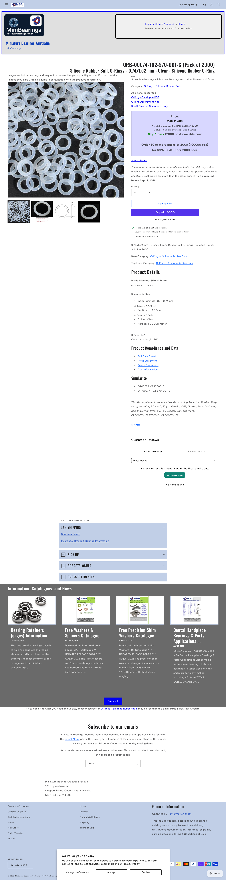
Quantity (135, 186)
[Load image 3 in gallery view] (66, 212)
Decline (146, 872)
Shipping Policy (70, 534)
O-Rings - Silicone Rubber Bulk (162, 86)
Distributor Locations (19, 817)
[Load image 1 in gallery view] (19, 212)
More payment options (165, 220)
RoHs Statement (147, 360)
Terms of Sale (87, 827)
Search (11, 838)
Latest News (72, 739)
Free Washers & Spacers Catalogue (82, 632)
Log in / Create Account (159, 24)
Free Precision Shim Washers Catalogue (137, 632)
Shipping (84, 822)
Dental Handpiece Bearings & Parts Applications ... (189, 635)
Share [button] (137, 425)
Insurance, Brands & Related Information (85, 540)
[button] (6, 4)
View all (113, 701)
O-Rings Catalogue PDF (145, 97)
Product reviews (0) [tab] (153, 451)
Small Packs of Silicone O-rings (150, 106)
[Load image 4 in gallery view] (89, 212)
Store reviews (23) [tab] (196, 451)
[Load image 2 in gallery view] (42, 212)
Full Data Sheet (147, 356)
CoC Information (148, 369)
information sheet (180, 813)
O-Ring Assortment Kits (145, 101)
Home (181, 24)
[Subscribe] (137, 763)
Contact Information (18, 806)
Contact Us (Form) (17, 811)
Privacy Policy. (131, 863)
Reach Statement (148, 365)
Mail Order (13, 827)
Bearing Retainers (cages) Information (29, 632)
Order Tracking (15, 833)
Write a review (175, 475)
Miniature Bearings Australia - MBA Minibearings (36, 876)
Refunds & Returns (90, 817)
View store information (147, 236)
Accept (111, 872)
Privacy (84, 811)
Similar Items (139, 160)
